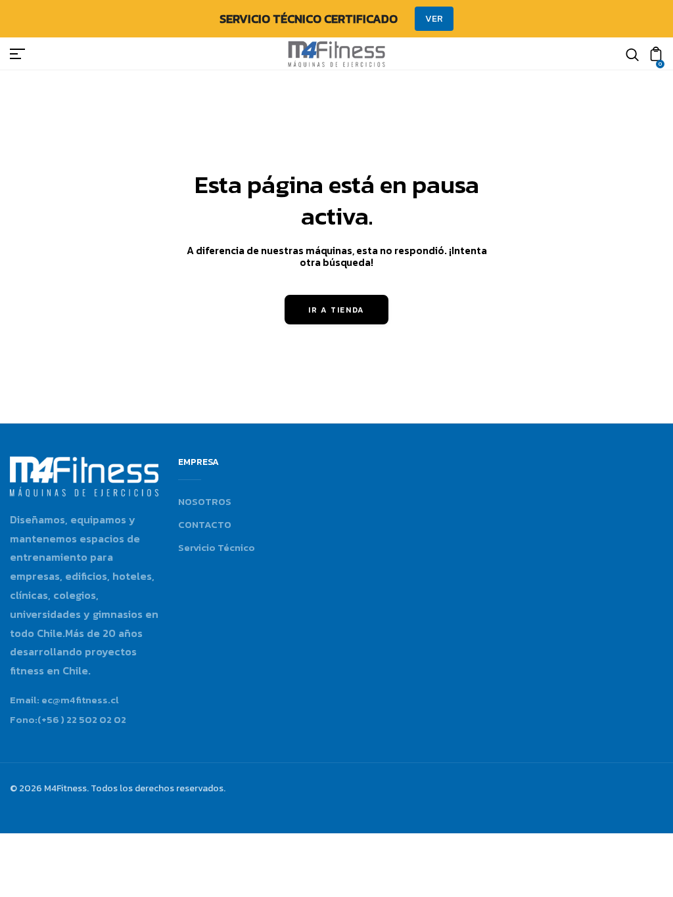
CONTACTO (204, 524)
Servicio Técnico (216, 547)
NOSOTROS (204, 501)
